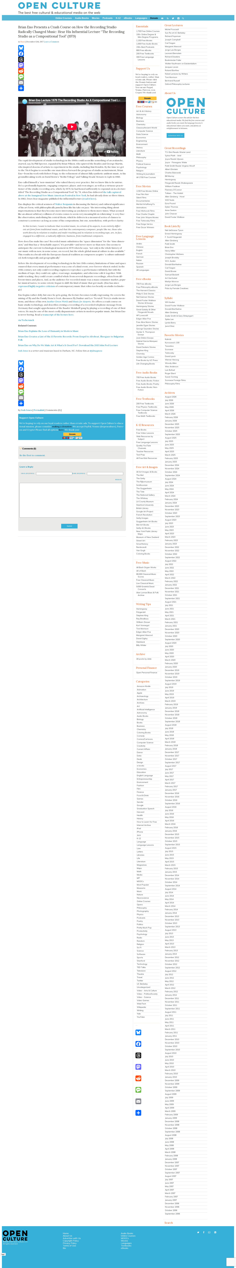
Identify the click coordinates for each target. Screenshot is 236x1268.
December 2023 (172, 506)
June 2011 (169, 1019)
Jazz (139, 835)
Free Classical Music (145, 580)
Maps (139, 868)
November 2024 (172, 468)
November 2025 (172, 427)
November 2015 (172, 837)
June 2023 (169, 526)
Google (140, 805)
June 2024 (169, 485)
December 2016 (172, 793)
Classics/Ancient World (146, 127)
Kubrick (168, 339)
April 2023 (169, 533)
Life (138, 858)
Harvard (140, 812)
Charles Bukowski (173, 172)
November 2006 (172, 1207)
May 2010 (169, 1063)
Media (139, 875)
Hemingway (141, 609)
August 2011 (170, 1012)
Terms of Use (69, 1245)
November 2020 (172, 632)
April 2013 (169, 943)
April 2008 (169, 1149)
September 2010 (172, 1049)
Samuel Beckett (172, 274)
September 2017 (172, 762)
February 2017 (171, 786)
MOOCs (140, 881)
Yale (139, 1013)
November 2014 (172, 879)
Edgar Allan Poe (143, 318)
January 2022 (171, 585)
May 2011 (169, 1022)
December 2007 (172, 1162)
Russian (139, 263)
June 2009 (169, 1101)
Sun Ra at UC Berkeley (175, 33)
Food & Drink (143, 795)
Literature (140, 151)
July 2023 (169, 523)
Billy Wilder (141, 645)
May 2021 (169, 612)
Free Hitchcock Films (145, 211)
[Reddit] (72, 71)
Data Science (142, 134)
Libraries (140, 855)
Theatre (140, 974)
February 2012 (171, 991)
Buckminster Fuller (173, 60)
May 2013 (169, 940)
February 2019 (171, 704)
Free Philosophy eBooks (147, 287)
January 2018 (171, 749)
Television (141, 971)
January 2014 (171, 913)
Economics (141, 137)
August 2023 (170, 520)
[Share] (72, 88)
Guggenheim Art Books (146, 521)
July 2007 (169, 1179)
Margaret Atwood (144, 635)
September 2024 (172, 475)
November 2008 (172, 1125)
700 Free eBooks (143, 284)
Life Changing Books (145, 363)
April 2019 (169, 697)
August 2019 (170, 684)
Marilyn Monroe (172, 281)
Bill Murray (169, 176)
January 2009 (171, 1118)
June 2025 (169, 444)
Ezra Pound (170, 203)
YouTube (141, 1017)
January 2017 (171, 790)
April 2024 (169, 492)
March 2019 (170, 701)
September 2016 (172, 803)
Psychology (141, 167)
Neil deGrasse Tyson (174, 230)
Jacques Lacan (171, 67)
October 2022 (171, 554)
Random (141, 941)
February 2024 (171, 499)
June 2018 (169, 732)
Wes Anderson (171, 366)
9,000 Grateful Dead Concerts (145, 587)
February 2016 (171, 827)
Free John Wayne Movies (147, 217)
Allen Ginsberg (171, 240)
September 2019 (172, 680)
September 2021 (172, 598)
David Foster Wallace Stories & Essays (146, 301)
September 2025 (172, 434)
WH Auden (170, 302)
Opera (140, 904)
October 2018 (171, 718)
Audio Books (142, 716)
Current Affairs (143, 749)
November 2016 (172, 796)
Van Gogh (140, 550)
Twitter (140, 980)
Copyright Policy (71, 1240)
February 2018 (171, 745)
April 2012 (169, 984)
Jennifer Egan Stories (145, 325)
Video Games (143, 1000)
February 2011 (171, 1032)
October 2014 (171, 882)
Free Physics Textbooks (146, 407)
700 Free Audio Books (146, 377)
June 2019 (169, 691)
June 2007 (169, 1183)
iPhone (140, 832)
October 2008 (171, 1128)
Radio (139, 937)
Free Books (141, 430)
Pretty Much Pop (144, 927)
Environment (142, 144)
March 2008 (170, 1152)
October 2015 (171, 841)
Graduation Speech (145, 808)
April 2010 (169, 1067)
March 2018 (170, 742)
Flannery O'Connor (173, 190)
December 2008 (172, 1121)
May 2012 (169, 981)
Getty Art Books (143, 528)
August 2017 (170, 766)
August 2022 (170, 561)
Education (141, 772)
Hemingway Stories (145, 306)
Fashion (140, 785)
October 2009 (171, 1087)
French (139, 253)
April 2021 (169, 615)
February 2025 (171, 458)
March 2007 (170, 1193)
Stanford (141, 961)
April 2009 (169, 1108)
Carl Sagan (170, 43)
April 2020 (169, 656)
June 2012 (169, 978)
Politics (140, 924)
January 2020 (171, 667)
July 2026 (169, 400)
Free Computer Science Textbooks (146, 411)
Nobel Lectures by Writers (176, 74)
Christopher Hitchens (174, 254)
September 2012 (172, 967)
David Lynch (170, 356)
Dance (140, 752)
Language (141, 841)
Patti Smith (170, 244)
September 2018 (172, 721)
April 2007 (169, 1190)
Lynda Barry (170, 322)
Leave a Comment (51, 42)
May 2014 (169, 899)
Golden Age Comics (145, 357)
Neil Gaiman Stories (145, 297)
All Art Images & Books (146, 472)
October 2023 (171, 513)
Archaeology (142, 696)
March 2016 (170, 824)
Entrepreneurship (144, 779)
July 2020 (169, 646)
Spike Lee (169, 319)
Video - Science (144, 997)
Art (138, 706)
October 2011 (171, 1005)
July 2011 (169, 1015)
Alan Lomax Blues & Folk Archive (147, 593)
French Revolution (144, 515)
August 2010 (170, 1053)
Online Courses (143, 901)
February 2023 (171, 540)
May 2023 (169, 530)
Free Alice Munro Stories (147, 322)
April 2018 (169, 738)
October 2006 (171, 1210)
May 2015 (169, 858)
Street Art (140, 540)
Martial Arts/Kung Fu (145, 204)
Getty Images (142, 518)
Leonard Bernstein (173, 53)
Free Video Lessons (145, 433)
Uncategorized (143, 987)
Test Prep (140, 455)
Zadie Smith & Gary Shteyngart (179, 316)
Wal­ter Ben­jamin (64, 204)
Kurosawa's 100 (172, 342)
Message (118, 479)
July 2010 (169, 1056)
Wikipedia (141, 1007)
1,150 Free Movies (144, 40)
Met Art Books (142, 525)
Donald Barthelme (173, 264)
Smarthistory (142, 544)
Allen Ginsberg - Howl (174, 196)
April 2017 (169, 779)
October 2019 (171, 677)
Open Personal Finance (146, 672)
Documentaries (143, 201)
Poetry (140, 921)
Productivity (142, 931)
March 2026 (170, 414)
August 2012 (170, 971)
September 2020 (172, 639)
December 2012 (172, 957)
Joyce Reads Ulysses (174, 159)
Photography (143, 911)
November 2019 (172, 673)
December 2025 (172, 424)
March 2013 (170, 947)
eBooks (124, 1248)
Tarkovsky (169, 353)
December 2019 (172, 670)
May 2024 (169, 489)
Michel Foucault (172, 29)
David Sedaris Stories (146, 347)
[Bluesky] (72, 48)
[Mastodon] (72, 65)
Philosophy (141, 157)
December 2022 (172, 547)
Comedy (140, 736)
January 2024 (171, 503)
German (140, 257)
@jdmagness (96, 350)
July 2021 (169, 605)
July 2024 (169, 482)
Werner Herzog (172, 359)
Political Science (143, 164)
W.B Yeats (169, 200)
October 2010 (171, 1046)
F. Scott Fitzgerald (173, 237)
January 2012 (171, 995)
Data (139, 755)
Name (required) (78, 473)
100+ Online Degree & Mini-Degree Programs (147, 35)
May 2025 (169, 448)
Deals (139, 759)
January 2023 (171, 544)
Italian (139, 260)
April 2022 (169, 574)
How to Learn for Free (147, 822)
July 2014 (169, 892)
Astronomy (141, 114)
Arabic (139, 243)
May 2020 (169, 653)
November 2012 (172, 961)
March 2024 (170, 496)
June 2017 (169, 773)
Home (66, 1233)
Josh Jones (26, 410)
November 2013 (172, 920)
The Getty (140, 478)
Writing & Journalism (145, 174)
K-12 (139, 838)
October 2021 (171, 595)
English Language (145, 775)
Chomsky (140, 353)
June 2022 (169, 567)
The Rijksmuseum (144, 481)
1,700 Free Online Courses (148, 31)
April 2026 (169, 410)
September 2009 (172, 1090)
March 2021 (170, 619)
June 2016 (169, 814)
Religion (139, 170)
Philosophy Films (172, 383)
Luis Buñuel (170, 370)
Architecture (142, 699)
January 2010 (171, 1077)
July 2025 (169, 441)
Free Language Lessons (147, 442)
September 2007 (172, 1172)
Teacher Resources (144, 451)
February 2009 (171, 1114)
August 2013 (170, 930)
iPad (139, 828)
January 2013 (171, 954)
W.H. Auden (170, 261)
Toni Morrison (142, 628)
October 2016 (171, 800)
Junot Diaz (169, 326)
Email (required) (27, 473)
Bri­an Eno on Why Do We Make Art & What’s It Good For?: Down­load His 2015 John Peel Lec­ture (68, 345)
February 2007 (171, 1196)
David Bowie (170, 271)
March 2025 (170, 455)
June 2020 (169, 649)
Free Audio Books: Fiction (147, 380)
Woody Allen (171, 363)
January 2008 (171, 1159)
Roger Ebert (170, 373)
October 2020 (171, 636)
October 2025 (171, 431)
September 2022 (172, 557)
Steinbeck (140, 642)
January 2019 (171, 708)
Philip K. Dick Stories (145, 293)
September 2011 (172, 1008)
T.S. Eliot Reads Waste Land (177, 152)
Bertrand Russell (172, 80)
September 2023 (172, 516)
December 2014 (172, 875)
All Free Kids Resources (146, 458)
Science (140, 951)
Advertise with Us (72, 1238)
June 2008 (169, 1142)
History (139, 147)
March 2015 (170, 865)
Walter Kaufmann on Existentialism (181, 63)
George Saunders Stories (147, 328)
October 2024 (171, 472)
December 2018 (172, 711)
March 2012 (170, 988)
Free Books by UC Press (147, 360)
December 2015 (172, 834)
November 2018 (172, 714)
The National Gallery (145, 495)
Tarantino (169, 346)
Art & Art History (143, 111)
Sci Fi (139, 947)
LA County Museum (145, 501)
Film (139, 789)
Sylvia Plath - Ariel (173, 155)
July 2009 (169, 1097)
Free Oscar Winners (145, 227)
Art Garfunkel (171, 278)
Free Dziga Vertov (144, 224)
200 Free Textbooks (145, 53)
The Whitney (142, 498)
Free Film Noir (142, 194)
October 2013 (171, 923)
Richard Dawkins (172, 57)
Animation (141, 689)
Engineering (141, 141)
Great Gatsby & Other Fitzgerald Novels (146, 310)
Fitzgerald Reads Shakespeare (179, 183)
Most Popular (143, 885)
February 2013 (171, 950)
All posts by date (143, 659)
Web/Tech (141, 1003)
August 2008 (170, 1135)
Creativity (141, 746)
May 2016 (169, 817)
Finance (140, 792)
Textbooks (126, 1245)
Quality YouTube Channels (143, 446)
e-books (140, 765)
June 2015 (169, 855)
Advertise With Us (175, 135)
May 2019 (169, 694)
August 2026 (170, 397)
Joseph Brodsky (172, 257)
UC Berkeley (142, 984)
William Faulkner (172, 186)
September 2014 (172, 885)
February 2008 (171, 1155)
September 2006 (172, 1213)
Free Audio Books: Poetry (147, 384)
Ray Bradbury (142, 618)
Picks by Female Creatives (176, 288)
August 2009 (170, 1094)
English (139, 250)
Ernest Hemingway (173, 233)
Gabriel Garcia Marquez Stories (146, 342)
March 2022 (170, 578)
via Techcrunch (26, 320)
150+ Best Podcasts (145, 47)
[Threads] (72, 59)
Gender (140, 802)
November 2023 (172, 509)
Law (139, 848)
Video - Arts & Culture (147, 990)
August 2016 (170, 807)
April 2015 (169, 861)
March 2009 (170, 1111)
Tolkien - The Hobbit (174, 193)
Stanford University (145, 505)
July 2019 (169, 687)
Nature (140, 894)
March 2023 (170, 537)
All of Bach (141, 571)
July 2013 (169, 933)
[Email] (72, 82)
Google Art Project (144, 511)
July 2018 (169, 728)
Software (141, 954)
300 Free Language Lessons (145, 58)
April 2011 (169, 1025)
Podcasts (141, 918)
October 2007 (171, 1169)
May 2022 (169, 571)
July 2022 (169, 564)
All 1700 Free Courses (146, 177)
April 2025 (169, 451)
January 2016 (171, 831)
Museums (141, 888)
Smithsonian (142, 485)
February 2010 (171, 1073)
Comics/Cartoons (145, 739)
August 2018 (170, 725)
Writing (140, 1010)
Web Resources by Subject (144, 437)
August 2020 (170, 643)
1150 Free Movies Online (147, 191)
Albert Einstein (171, 169)
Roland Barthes (172, 70)
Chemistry (140, 124)
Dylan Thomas (171, 207)
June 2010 (169, 1060)
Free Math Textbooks (145, 416)
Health (140, 815)
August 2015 (170, 848)
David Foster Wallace (174, 217)
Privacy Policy (70, 1243)
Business (140, 121)
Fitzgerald (140, 612)
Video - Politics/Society (147, 994)
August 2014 (170, 889)
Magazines (142, 865)
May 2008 (169, 1145)
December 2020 (172, 629)
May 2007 (169, 1186)
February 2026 (171, 417)
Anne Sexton (170, 210)
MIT (138, 878)
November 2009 (172, 1084)
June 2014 (169, 896)
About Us (67, 1235)
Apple (139, 693)
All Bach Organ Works (146, 567)
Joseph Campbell (172, 39)
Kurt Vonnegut (142, 625)
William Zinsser (143, 622)
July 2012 (169, 974)
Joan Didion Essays (145, 338)
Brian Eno (169, 247)
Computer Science (144, 131)
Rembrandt (141, 547)
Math (138, 154)
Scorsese (169, 349)
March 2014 (170, 906)
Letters (140, 851)
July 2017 (169, 769)
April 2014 (169, 902)
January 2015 (171, 872)
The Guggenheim (144, 488)
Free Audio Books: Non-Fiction (147, 388)
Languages (126, 1243)
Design (140, 762)
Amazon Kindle (144, 686)
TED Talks (141, 967)
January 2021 (171, 626)
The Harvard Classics (145, 290)
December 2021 (172, 588)
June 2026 (169, 403)
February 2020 (171, 663)
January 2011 (171, 1036)
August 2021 (170, 602)
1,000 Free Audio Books (147, 44)
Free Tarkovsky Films (145, 220)
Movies (124, 1240)
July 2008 (169, 1138)
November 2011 (172, 1002)
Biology (139, 117)
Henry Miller (170, 251)
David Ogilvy (142, 638)
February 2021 (171, 622)
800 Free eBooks (143, 50)
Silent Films (141, 197)
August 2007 (170, 1176)
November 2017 (172, 755)
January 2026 (171, 420)
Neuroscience (143, 898)
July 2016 (169, 810)
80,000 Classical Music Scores (146, 575)
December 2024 (172, 465)
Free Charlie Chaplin (145, 214)
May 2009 (169, 1104)
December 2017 (172, 752)
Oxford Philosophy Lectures (177, 84)
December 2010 (172, 1039)
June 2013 (169, 937)
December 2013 (172, 916)
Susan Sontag (171, 377)
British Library (142, 508)
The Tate (140, 491)
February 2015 (171, 868)
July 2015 (169, 851)
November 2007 (172, 1166)
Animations (141, 207)
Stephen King (142, 350)
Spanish (140, 267)
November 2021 (172, 591)
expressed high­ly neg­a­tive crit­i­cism (36, 286)
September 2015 (172, 844)
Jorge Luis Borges (173, 50)
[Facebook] (72, 54)
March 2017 (170, 783)
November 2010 (172, 1043)
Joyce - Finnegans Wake (176, 162)
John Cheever (171, 213)
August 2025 (170, 438)
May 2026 (169, 407)
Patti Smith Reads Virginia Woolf (180, 166)
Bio (64, 1248)
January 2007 (171, 1200)
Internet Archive (144, 825)
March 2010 (170, 1070)
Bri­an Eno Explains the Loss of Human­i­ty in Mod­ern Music (48, 331)
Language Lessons (145, 845)
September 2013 (172, 926)
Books (139, 722)
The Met (140, 475)
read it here (89, 198)
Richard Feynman (173, 36)
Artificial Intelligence (146, 709)
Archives (140, 703)
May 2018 (169, 735)
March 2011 (170, 1029)
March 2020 (170, 660)
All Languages (142, 270)
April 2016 (169, 820)
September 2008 (172, 1131)
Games (140, 799)
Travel (139, 977)
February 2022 (171, 581)
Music (139, 891)
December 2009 (172, 1080)
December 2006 (172, 1203)
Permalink (39, 410)
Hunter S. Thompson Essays (145, 333)
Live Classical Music (145, 583)
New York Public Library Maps (146, 532)
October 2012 (171, 964)
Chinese (139, 247)
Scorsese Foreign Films (175, 380)
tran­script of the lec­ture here (57, 314)
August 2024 (170, 479)
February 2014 (171, 909)
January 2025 (171, 461)
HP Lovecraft (142, 315)
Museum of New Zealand (147, 537)
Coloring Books (143, 554)
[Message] (72, 77)
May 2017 (169, 776)
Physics (139, 161)
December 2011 (172, 998)
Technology (142, 964)
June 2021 (169, 608)
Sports (140, 957)
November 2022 (172, 550)
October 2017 (171, 759)
